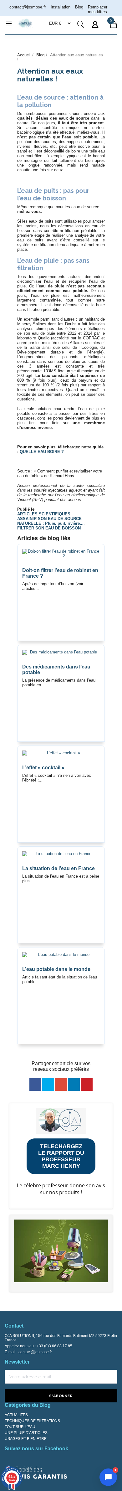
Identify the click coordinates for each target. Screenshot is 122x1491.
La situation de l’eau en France (58, 868)
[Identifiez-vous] (95, 28)
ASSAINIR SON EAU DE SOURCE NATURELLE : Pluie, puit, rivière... (50, 521)
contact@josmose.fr (35, 1352)
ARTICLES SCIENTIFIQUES (43, 514)
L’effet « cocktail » (43, 767)
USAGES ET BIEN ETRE (26, 1439)
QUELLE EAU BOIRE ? (42, 451)
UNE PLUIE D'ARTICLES (26, 1433)
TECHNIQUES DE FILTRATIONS (32, 1421)
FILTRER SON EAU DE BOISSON (49, 528)
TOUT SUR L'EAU (20, 1427)
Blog (79, 7)
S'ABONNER (61, 1396)
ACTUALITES (16, 1415)
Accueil (24, 55)
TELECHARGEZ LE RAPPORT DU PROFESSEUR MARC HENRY (61, 1156)
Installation (60, 7)
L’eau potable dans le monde (56, 969)
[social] (35, 1084)
